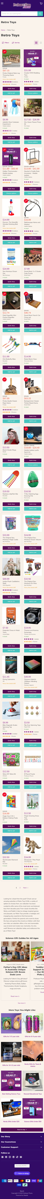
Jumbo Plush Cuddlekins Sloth (11, 582)
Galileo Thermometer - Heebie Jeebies (10, 172)
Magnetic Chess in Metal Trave (11, 631)
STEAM (5, 776)
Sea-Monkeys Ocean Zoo (10, 272)
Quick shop (11, 89)
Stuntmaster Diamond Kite (10, 861)
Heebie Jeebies (7, 126)
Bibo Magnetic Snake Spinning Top (10, 726)
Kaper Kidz (27, 727)
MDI (4, 226)
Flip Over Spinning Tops (32, 725)
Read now (14, 996)
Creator (26, 77)
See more (21, 1003)
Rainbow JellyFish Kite (10, 494)
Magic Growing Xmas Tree (31, 817)
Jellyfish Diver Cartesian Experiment (11, 123)
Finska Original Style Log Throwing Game (11, 74)
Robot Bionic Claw (30, 359)
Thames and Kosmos (30, 634)
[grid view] (36, 43)
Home (3, 30)
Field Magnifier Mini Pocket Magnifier (9, 316)
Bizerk (4, 452)
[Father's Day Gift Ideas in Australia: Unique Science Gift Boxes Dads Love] (15, 952)
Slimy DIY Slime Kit (9, 774)
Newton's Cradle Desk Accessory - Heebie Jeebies (31, 173)
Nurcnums (27, 498)
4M (3, 681)
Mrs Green (27, 126)
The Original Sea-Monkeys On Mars (30, 582)
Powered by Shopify (22, 1195)
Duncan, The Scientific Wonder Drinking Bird (10, 223)
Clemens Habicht (29, 685)
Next (25, 888)
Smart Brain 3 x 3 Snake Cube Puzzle (32, 272)
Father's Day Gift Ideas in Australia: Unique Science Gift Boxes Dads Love (15, 971)
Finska (4, 77)
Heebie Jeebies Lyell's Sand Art (31, 451)
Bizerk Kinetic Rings (9, 450)
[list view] (40, 43)
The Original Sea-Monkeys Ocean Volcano (32, 539)
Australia (21, 1166)
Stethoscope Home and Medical (32, 223)
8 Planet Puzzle (29, 774)
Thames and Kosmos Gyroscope (31, 631)
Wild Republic (7, 585)
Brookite (5, 361)
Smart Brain (27, 275)
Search (22, 1191)
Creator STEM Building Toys (32, 74)
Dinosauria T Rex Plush (32, 860)
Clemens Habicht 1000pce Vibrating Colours (30, 681)
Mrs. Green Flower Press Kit (32, 123)
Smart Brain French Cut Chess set (32, 316)
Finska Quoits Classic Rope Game (10, 402)
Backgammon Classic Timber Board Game (31, 402)
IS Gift (26, 819)
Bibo (4, 729)
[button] (7, 82)
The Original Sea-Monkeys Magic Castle (10, 539)
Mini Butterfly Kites (9, 359)
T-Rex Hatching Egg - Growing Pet (31, 495)
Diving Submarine (9, 679)
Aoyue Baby (6, 634)
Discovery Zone (28, 361)
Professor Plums (28, 776)
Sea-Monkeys (6, 275)
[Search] (40, 13)
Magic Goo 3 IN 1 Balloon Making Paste (10, 817)
